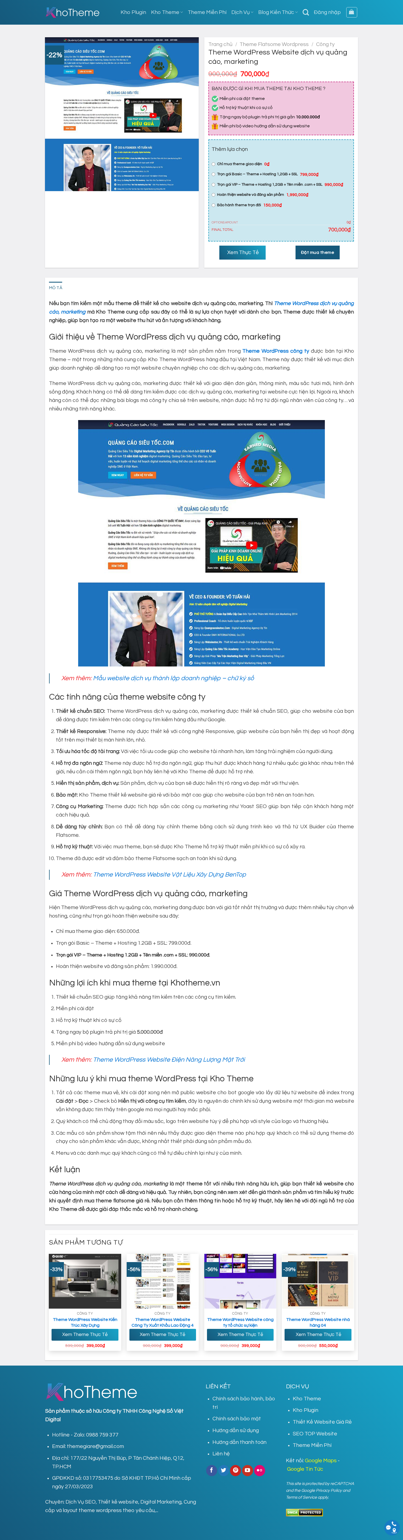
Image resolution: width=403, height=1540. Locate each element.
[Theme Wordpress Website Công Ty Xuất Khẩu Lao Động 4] (163, 1281)
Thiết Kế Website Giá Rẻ (322, 1422)
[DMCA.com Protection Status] (304, 1512)
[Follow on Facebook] (211, 1470)
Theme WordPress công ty (275, 351)
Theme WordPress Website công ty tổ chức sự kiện (240, 1322)
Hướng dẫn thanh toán (239, 1442)
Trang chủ (220, 44)
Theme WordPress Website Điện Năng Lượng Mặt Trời (169, 1059)
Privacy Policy (329, 1490)
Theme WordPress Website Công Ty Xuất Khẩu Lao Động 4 (163, 1322)
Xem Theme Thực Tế (85, 1334)
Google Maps (321, 1460)
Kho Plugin (133, 12)
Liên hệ (221, 1453)
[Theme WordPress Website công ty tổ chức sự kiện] (240, 1281)
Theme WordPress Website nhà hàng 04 (318, 1322)
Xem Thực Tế (242, 252)
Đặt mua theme (317, 252)
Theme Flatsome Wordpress (274, 44)
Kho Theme (165, 12)
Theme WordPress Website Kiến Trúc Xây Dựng (85, 1322)
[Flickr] (259, 1470)
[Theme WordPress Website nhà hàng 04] (318, 1281)
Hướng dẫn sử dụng (235, 1430)
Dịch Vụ (240, 12)
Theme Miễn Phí (207, 12)
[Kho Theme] (72, 12)
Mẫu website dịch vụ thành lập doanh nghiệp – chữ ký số (173, 678)
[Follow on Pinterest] (235, 1470)
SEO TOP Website (315, 1433)
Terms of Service (301, 1497)
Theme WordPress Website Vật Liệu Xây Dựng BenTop (169, 874)
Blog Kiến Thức (276, 12)
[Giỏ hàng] (351, 12)
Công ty (325, 44)
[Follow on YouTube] (247, 1470)
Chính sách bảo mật (236, 1418)
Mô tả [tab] (56, 288)
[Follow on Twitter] (223, 1470)
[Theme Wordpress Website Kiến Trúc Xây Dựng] (85, 1281)
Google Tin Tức (305, 1469)
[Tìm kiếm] (306, 12)
